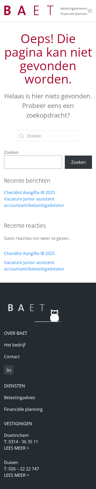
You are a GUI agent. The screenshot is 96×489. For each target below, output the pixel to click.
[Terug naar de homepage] (46, 10)
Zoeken (11, 152)
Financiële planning (23, 409)
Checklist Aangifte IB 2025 (29, 192)
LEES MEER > (16, 448)
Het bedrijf (14, 345)
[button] (90, 10)
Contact (12, 357)
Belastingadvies (19, 397)
